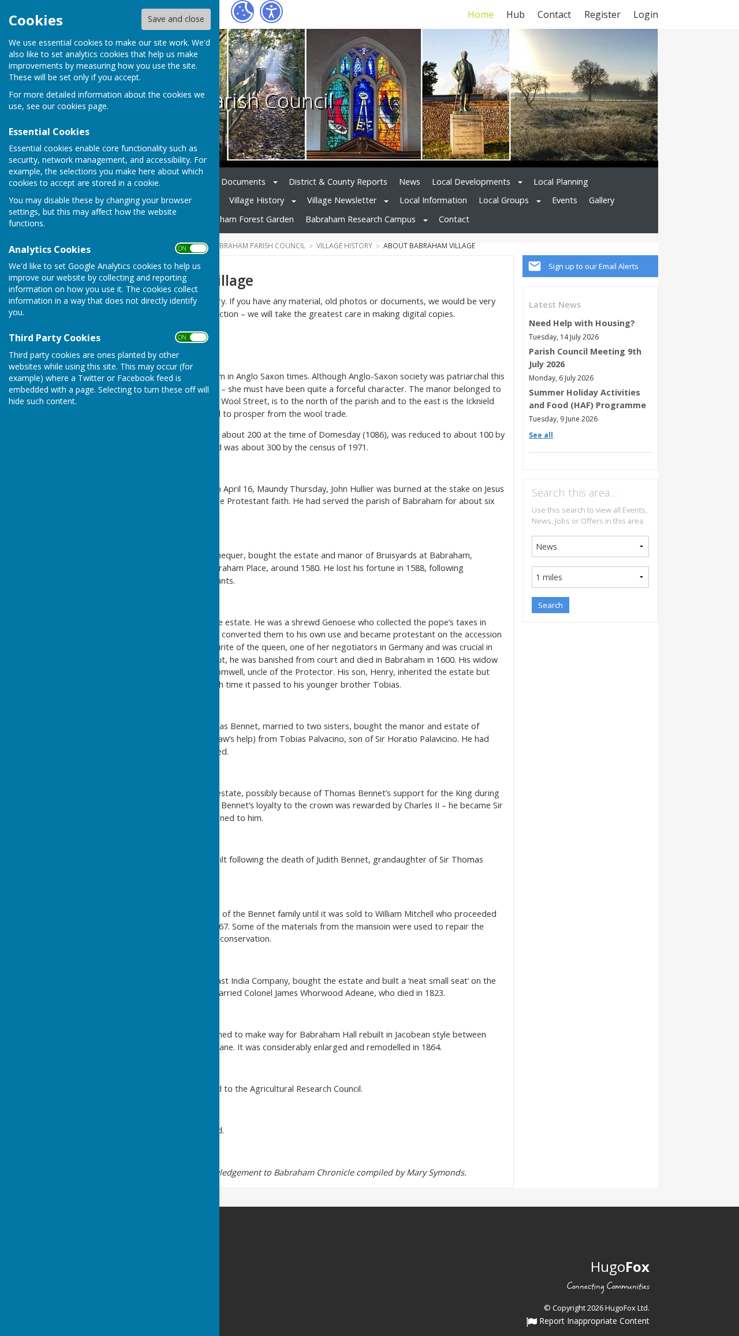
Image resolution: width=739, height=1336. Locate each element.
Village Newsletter (341, 200)
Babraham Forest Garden (245, 219)
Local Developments (471, 181)
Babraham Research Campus (360, 219)
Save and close (176, 18)
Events (564, 200)
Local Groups (504, 200)
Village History (256, 200)
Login (645, 14)
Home (480, 14)
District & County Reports (338, 181)
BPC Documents (234, 181)
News (409, 181)
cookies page (82, 105)
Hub (515, 14)
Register (602, 14)
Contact (554, 14)
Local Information (433, 200)
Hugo (620, 1266)
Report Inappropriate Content (593, 1321)
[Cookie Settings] (242, 11)
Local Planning (560, 181)
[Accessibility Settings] (271, 11)
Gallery (601, 200)
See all (541, 435)
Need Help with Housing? (582, 323)
